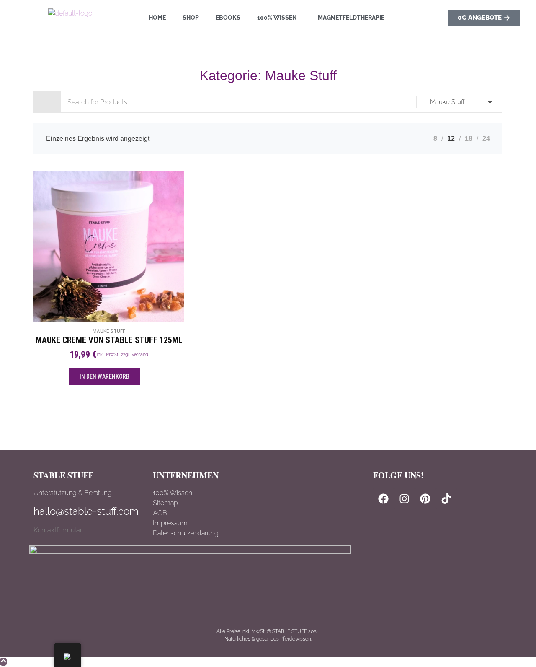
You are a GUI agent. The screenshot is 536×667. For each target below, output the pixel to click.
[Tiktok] (446, 498)
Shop (191, 17)
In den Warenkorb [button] (104, 376)
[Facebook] (383, 498)
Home (157, 17)
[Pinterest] (425, 498)
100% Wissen (277, 17)
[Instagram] (404, 498)
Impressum (170, 523)
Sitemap (165, 503)
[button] (279, 17)
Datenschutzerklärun (183, 533)
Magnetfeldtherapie (351, 17)
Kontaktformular (58, 530)
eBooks (228, 17)
